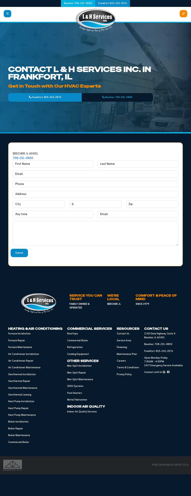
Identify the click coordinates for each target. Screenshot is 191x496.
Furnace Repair (16, 340)
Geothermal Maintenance (22, 388)
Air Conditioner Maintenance (24, 367)
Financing (122, 347)
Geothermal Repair (19, 381)
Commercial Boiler (18, 442)
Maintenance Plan (127, 354)
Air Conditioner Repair (20, 361)
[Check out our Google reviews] (164, 372)
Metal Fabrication (77, 400)
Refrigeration (75, 347)
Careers (121, 361)
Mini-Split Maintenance (80, 379)
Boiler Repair (15, 429)
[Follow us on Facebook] (168, 372)
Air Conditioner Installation (23, 354)
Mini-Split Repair (76, 373)
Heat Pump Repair (18, 408)
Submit (19, 253)
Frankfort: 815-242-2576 (46, 97)
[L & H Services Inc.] (96, 20)
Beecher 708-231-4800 (78, 3)
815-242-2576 (164, 351)
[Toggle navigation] (7, 13)
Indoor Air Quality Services (82, 412)
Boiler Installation (18, 422)
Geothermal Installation (22, 374)
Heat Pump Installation (21, 401)
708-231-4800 (23, 158)
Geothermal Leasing (19, 395)
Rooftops (72, 334)
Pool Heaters (74, 393)
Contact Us (123, 334)
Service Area (124, 340)
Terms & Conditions (128, 367)
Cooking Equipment (78, 354)
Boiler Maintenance (19, 435)
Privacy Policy (124, 374)
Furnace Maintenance (20, 347)
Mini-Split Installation (79, 366)
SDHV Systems (75, 386)
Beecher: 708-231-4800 (118, 97)
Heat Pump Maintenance (22, 415)
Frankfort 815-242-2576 (112, 3)
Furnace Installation (19, 334)
